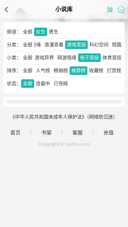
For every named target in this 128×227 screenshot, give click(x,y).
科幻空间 (99, 44)
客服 (77, 132)
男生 (53, 31)
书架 (46, 132)
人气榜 (43, 70)
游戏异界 (44, 57)
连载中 (43, 83)
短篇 (117, 44)
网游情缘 (66, 57)
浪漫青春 (53, 44)
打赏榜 (114, 70)
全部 (27, 31)
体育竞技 (112, 57)
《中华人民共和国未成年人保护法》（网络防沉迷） (64, 116)
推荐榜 (78, 70)
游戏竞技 (76, 44)
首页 (15, 132)
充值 (108, 132)
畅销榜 (61, 70)
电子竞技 (89, 57)
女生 (40, 31)
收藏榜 (96, 70)
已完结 (61, 83)
